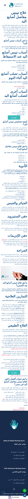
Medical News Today (18, 409)
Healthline (21, 408)
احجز (3, 399)
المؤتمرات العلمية (5, 355)
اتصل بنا (14, 117)
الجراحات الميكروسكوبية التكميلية (19, 348)
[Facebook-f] (14, 489)
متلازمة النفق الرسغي (19, 86)
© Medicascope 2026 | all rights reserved (14, 493)
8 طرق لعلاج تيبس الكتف (16, 375)
